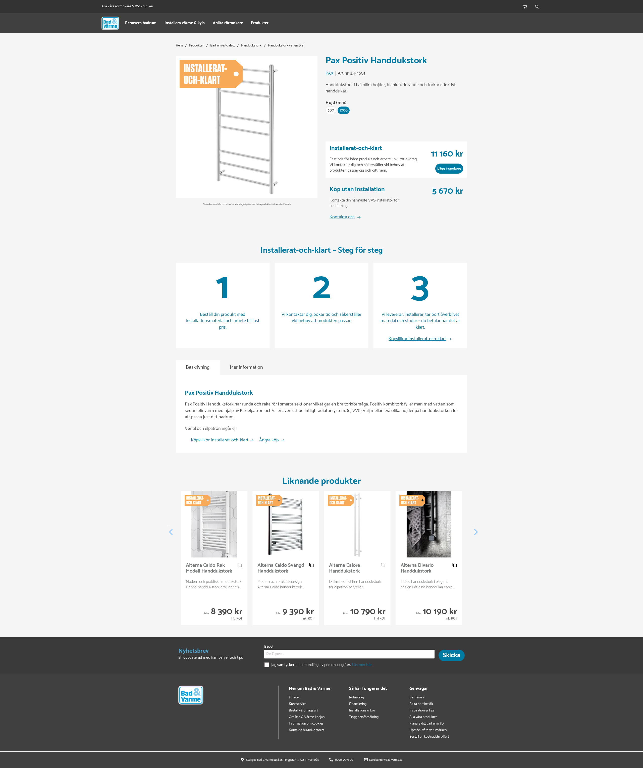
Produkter (260, 23)
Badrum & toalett (222, 45)
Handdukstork (251, 45)
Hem (179, 45)
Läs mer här (362, 665)
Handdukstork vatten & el (286, 45)
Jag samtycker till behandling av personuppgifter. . (321, 665)
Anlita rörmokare (228, 23)
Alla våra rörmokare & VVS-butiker (127, 6)
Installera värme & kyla (185, 23)
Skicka (451, 655)
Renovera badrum (140, 23)
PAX (330, 73)
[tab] (198, 367)
